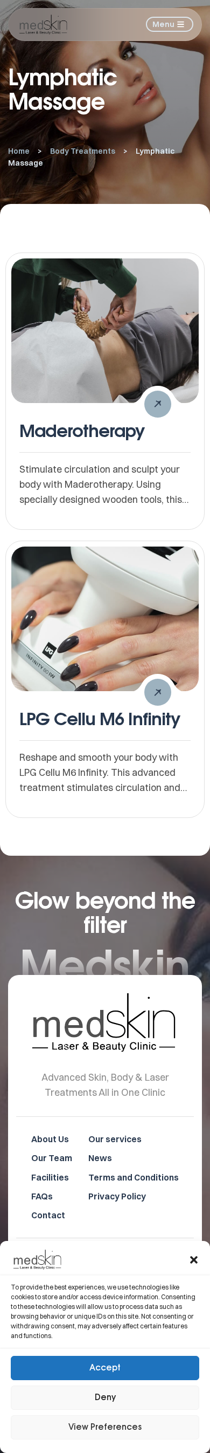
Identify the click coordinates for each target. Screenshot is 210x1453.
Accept (105, 1368)
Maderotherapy (82, 430)
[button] (193, 1259)
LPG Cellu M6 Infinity (99, 718)
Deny (105, 1398)
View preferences (105, 1427)
